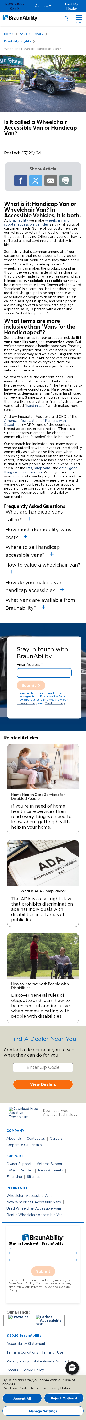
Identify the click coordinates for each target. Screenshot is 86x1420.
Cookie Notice (30, 1388)
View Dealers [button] (43, 1084)
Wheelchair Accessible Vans (29, 1195)
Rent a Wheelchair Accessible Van (34, 1215)
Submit (29, 685)
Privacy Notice (59, 1388)
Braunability (18, 220)
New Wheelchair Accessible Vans (33, 1202)
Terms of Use (52, 1352)
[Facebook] (20, 180)
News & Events (50, 1170)
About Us (14, 1138)
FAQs (11, 1170)
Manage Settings (43, 1411)
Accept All (22, 1398)
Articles (27, 1170)
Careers (56, 1138)
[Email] (50, 180)
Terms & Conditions (22, 1352)
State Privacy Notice (50, 1361)
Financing (14, 1177)
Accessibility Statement (25, 1344)
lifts (29, 468)
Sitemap (34, 1177)
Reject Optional (64, 1398)
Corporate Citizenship (24, 1145)
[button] (14, 6)
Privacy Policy (27, 703)
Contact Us (36, 1138)
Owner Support (19, 1164)
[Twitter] (35, 180)
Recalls (12, 1370)
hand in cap (35, 406)
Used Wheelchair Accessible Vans (34, 1208)
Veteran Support (50, 1164)
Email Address (28, 665)
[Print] (65, 180)
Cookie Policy (55, 703)
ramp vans (42, 468)
